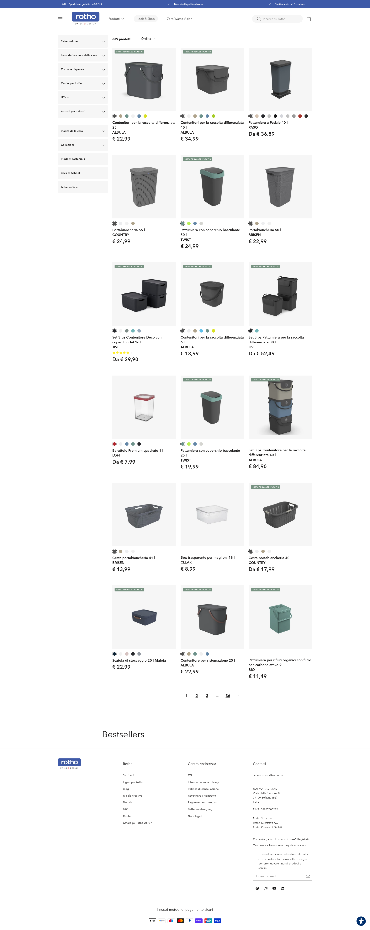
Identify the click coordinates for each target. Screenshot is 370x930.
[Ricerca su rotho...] (259, 19)
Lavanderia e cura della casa (79, 55)
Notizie (127, 802)
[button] (65, 18)
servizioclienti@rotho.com (269, 775)
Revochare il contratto (202, 796)
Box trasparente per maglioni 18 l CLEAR (208, 559)
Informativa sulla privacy (203, 782)
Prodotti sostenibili (73, 159)
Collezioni (67, 145)
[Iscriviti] (308, 876)
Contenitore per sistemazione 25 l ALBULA (208, 662)
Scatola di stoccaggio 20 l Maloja (139, 660)
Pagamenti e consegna (202, 802)
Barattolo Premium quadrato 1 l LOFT (137, 452)
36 (228, 695)
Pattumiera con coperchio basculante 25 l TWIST (210, 455)
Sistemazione (69, 41)
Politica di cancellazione (203, 789)
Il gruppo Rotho (133, 782)
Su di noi (128, 775)
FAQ (126, 809)
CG (190, 775)
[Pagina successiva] (238, 695)
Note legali (195, 816)
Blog (126, 789)
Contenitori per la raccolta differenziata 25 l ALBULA (144, 127)
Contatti (128, 816)
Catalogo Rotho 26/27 (137, 823)
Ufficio (65, 97)
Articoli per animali (73, 111)
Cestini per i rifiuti (72, 83)
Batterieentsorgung (200, 809)
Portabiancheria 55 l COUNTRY (128, 232)
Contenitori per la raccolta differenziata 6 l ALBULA (212, 342)
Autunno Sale (69, 187)
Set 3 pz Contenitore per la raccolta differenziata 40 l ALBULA (277, 454)
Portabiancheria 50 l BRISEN (265, 232)
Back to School (70, 173)
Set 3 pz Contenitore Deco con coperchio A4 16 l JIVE (136, 342)
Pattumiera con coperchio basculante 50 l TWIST (210, 234)
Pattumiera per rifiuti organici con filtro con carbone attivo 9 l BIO (280, 664)
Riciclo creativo (132, 796)
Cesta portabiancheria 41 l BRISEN (133, 560)
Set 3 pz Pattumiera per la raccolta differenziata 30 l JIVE (276, 342)
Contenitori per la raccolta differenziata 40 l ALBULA (212, 127)
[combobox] (277, 19)
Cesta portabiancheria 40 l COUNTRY (270, 560)
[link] (309, 19)
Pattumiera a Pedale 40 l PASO (268, 125)
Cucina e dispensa (72, 69)
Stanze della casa (72, 131)
